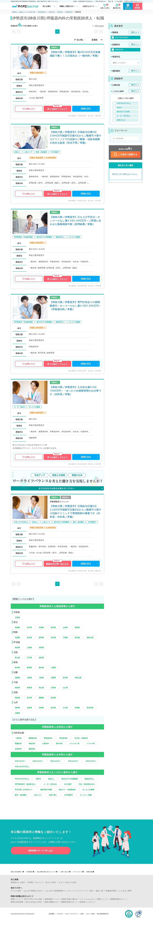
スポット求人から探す (68, 882)
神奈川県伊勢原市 (121, 37)
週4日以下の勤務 (123, 112)
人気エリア (38, 795)
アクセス (60, 913)
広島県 (53, 688)
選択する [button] (134, 32)
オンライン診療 (86, 795)
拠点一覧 (110, 1)
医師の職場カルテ (51, 902)
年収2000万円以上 (22, 766)
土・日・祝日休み (50, 784)
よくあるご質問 (125, 891)
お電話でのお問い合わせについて (133, 1)
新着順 (94, 40)
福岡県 (17, 708)
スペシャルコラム (87, 899)
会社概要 (51, 913)
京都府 (29, 677)
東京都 (77, 637)
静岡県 (29, 667)
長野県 (41, 647)
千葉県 (65, 637)
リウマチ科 (90, 743)
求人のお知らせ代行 (34, 902)
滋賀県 (17, 677)
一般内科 (18, 738)
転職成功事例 (111, 891)
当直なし (51, 779)
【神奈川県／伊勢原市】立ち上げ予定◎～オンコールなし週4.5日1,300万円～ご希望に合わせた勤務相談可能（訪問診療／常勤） (75, 221)
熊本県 (53, 708)
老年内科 (59, 743)
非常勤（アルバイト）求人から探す (42, 882)
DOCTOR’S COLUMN (33, 899)
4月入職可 (68, 784)
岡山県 (41, 688)
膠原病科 (32, 749)
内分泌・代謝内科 (81, 738)
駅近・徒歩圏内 (21, 795)
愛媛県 (41, 698)
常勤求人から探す (18, 882)
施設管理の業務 (46, 789)
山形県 (65, 627)
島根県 (29, 688)
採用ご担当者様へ (16, 871)
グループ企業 (90, 913)
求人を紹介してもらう (57, 109)
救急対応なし (90, 779)
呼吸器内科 (69, 12)
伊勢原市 (60, 12)
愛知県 (41, 667)
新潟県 (17, 647)
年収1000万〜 (20, 761)
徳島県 (17, 698)
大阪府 (41, 677)
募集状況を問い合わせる (57, 564)
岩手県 (29, 627)
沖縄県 (17, 713)
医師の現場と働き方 (70, 899)
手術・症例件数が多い (87, 784)
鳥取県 (17, 688)
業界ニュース (102, 899)
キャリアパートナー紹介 (84, 891)
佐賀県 (29, 708)
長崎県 (41, 708)
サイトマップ (77, 871)
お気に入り (30, 109)
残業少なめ (121, 120)
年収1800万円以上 (22, 779)
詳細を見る (86, 108)
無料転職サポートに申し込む (40, 850)
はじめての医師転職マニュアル (58, 891)
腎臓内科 (18, 743)
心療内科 (45, 743)
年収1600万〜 (73, 761)
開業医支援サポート (118, 899)
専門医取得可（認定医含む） (26, 784)
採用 (82, 913)
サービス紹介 (16, 891)
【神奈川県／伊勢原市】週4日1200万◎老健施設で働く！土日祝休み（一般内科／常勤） (75, 54)
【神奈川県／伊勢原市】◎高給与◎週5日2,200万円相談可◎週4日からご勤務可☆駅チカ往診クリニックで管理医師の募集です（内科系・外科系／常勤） (76, 511)
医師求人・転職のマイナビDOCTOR (23, 12)
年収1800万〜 (91, 761)
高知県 (53, 698)
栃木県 (29, 637)
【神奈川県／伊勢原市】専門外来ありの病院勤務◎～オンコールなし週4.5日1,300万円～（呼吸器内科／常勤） (75, 306)
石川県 (29, 657)
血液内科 (18, 749)
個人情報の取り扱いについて (46, 871)
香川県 (29, 698)
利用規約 (30, 871)
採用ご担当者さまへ (101, 1)
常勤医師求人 (42, 12)
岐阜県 (17, 667)
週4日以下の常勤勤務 (70, 779)
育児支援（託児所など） (24, 789)
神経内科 (32, 743)
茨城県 (17, 637)
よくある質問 (118, 1)
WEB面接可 (68, 795)
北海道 (17, 617)
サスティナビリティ (71, 913)
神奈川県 (52, 12)
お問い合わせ (64, 871)
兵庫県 (53, 677)
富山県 (17, 657)
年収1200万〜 (38, 761)
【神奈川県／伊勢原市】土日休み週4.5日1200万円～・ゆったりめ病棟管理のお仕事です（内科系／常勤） (75, 391)
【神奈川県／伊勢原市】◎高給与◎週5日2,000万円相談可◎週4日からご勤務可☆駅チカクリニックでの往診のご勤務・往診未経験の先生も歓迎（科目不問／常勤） (76, 137)
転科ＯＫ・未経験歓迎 (67, 789)
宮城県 (41, 627)
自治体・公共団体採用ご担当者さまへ (83, 1)
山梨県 (29, 647)
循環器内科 (33, 738)
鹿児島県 (90, 708)
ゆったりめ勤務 (88, 789)
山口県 (65, 688)
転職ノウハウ (16, 899)
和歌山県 (78, 677)
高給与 (38, 779)
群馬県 (41, 637)
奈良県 (65, 677)
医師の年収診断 (17, 902)
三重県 (53, 667)
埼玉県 (53, 637)
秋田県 (53, 627)
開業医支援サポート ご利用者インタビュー (78, 902)
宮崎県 (77, 708)
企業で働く (53, 795)
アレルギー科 (74, 743)
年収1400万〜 (55, 761)
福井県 (41, 657)
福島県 (77, 627)
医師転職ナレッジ (52, 899)
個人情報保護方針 (103, 913)
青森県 (17, 627)
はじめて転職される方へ (34, 891)
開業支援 (89, 871)
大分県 (65, 708)
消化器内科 (63, 738)
